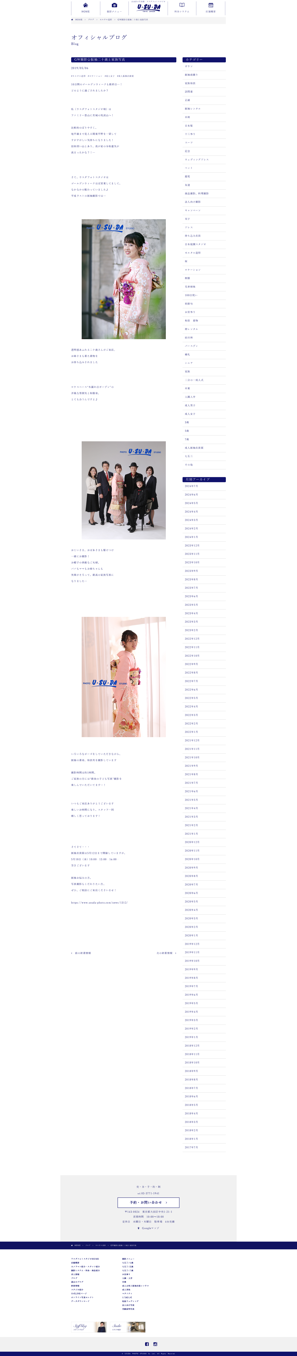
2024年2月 (191, 528)
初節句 (189, 303)
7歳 (187, 439)
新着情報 (75, 1286)
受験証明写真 (128, 1309)
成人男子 (190, 405)
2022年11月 (192, 647)
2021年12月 (192, 740)
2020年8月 (191, 876)
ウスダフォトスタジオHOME (85, 1259)
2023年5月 (191, 605)
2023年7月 (191, 588)
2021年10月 (192, 757)
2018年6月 (191, 1096)
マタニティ (127, 1294)
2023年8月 (191, 579)
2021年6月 (191, 791)
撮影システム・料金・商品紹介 (85, 1270)
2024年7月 (191, 486)
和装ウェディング (130, 1301)
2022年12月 (192, 638)
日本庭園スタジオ (195, 244)
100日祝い (191, 295)
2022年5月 (191, 698)
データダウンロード (80, 1301)
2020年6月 (191, 893)
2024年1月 (191, 537)
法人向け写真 (128, 1305)
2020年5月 (191, 901)
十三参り (190, 134)
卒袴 (187, 117)
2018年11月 (192, 1054)
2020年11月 (192, 850)
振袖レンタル (193, 108)
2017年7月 (191, 1147)
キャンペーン (193, 210)
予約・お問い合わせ (148, 1202)
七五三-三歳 (127, 1270)
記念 (187, 151)
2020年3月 (191, 918)
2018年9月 (191, 1071)
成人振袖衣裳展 (194, 448)
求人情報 (75, 1274)
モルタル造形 (193, 253)
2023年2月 (191, 630)
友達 (187, 185)
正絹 (187, 100)
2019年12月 (192, 944)
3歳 (187, 422)
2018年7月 (191, 1088)
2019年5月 (191, 1003)
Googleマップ (149, 1228)
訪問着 (189, 91)
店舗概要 (211, 11)
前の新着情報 (81, 953)
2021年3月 (191, 816)
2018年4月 (191, 1113)
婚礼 (187, 354)
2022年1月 (191, 732)
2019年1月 (191, 1037)
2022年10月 (192, 655)
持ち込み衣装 (193, 236)
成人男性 (126, 1290)
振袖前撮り (191, 75)
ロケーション (193, 270)
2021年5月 (191, 800)
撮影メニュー (114, 11)
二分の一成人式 (194, 380)
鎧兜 (187, 176)
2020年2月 (191, 927)
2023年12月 (192, 545)
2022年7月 (191, 681)
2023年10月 (192, 562)
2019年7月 (191, 986)
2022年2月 (191, 723)
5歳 (187, 431)
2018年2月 (191, 1130)
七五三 (189, 456)
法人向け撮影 (193, 202)
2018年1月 (191, 1139)
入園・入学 (127, 1278)
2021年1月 (191, 833)
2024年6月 (191, 494)
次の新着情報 (166, 953)
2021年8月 (191, 774)
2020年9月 (191, 867)
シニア (189, 363)
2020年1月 (191, 935)
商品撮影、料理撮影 (197, 193)
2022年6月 (191, 689)
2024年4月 (191, 511)
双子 (187, 219)
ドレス (189, 227)
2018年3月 (191, 1122)
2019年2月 (191, 1028)
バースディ (191, 346)
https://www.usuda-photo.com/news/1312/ (99, 902)
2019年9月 (191, 969)
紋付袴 (189, 337)
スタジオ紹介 (77, 1290)
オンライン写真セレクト (82, 1297)
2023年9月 (191, 571)
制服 (187, 278)
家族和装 (190, 83)
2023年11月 (192, 554)
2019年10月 (192, 961)
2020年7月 (191, 884)
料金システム (182, 11)
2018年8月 (191, 1079)
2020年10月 (192, 859)
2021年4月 (191, 808)
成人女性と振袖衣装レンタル (135, 1286)
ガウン (189, 66)
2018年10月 (192, 1062)
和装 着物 (191, 320)
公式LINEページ (79, 1294)
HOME (86, 11)
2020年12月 (192, 842)
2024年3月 (191, 520)
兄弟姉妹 (190, 286)
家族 (187, 371)
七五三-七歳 (127, 1263)
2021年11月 (192, 749)
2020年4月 (191, 910)
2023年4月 (191, 613)
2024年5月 (191, 503)
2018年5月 (191, 1105)
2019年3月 (191, 1020)
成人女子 (190, 414)
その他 (189, 464)
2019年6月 (191, 994)
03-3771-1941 (150, 1193)
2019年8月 (191, 978)
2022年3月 (191, 715)
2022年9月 (191, 664)
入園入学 (190, 397)
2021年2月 (191, 825)
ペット (189, 168)
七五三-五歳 (127, 1267)
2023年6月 (191, 596)
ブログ (74, 1278)
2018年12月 (192, 1045)
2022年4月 (191, 706)
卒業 (187, 388)
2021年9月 (191, 766)
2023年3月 (191, 621)
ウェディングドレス (197, 159)
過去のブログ (77, 1282)
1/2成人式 (127, 1297)
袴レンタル (191, 329)
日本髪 (189, 125)
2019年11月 (192, 952)
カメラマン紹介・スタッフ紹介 (85, 1267)
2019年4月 (191, 1011)
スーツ (189, 142)
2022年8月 (191, 672)
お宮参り (190, 312)
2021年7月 (191, 783)
